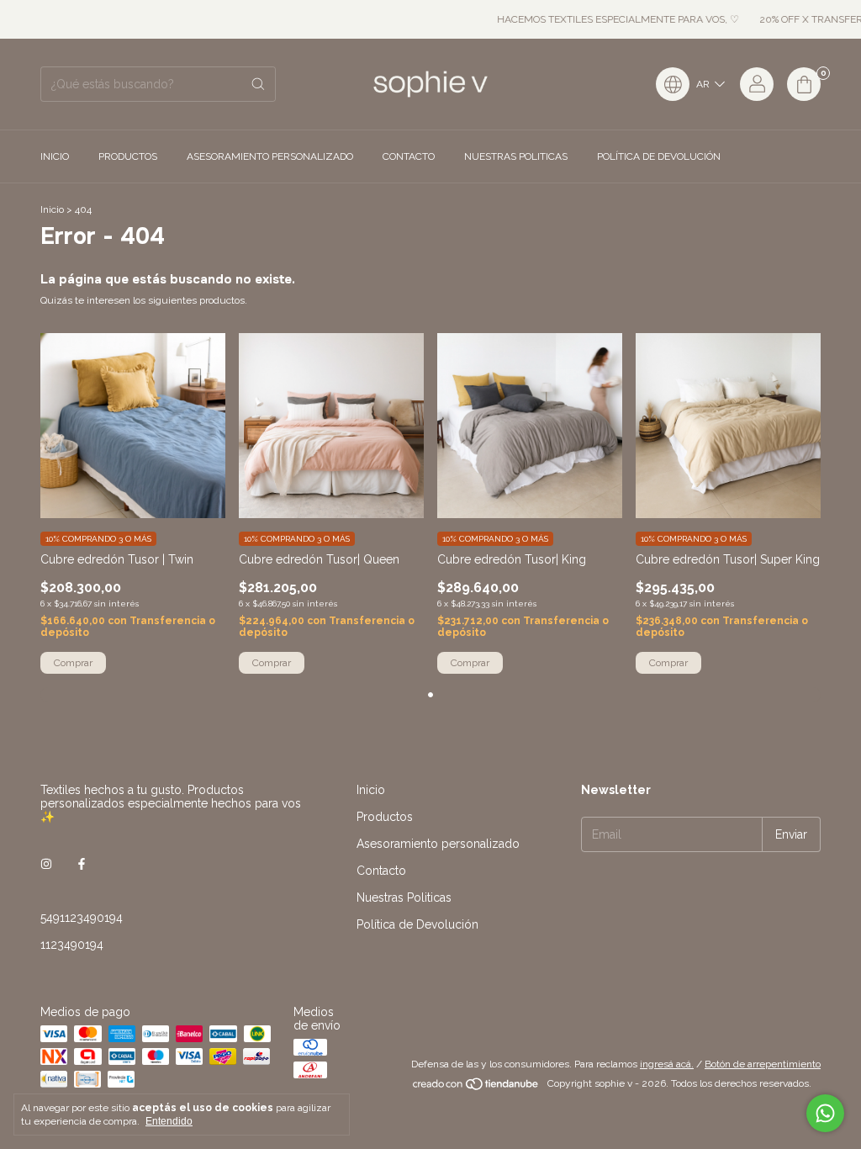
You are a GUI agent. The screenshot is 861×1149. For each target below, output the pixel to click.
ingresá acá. (667, 1064)
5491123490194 (81, 917)
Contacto (409, 156)
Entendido (169, 1121)
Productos (127, 156)
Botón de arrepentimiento (763, 1064)
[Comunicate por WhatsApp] (825, 1113)
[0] (804, 84)
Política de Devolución (659, 156)
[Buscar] (258, 84)
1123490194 (71, 944)
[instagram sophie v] (46, 864)
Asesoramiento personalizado (270, 156)
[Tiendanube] (476, 1087)
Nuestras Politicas (516, 156)
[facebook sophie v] (81, 864)
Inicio (54, 156)
